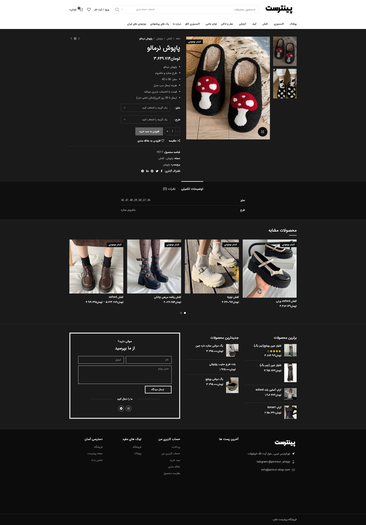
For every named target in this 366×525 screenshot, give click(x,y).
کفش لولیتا (233, 297)
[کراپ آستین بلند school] (290, 394)
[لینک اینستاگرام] (128, 408)
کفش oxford (116, 297)
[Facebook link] (162, 171)
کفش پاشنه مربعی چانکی (167, 297)
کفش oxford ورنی (286, 301)
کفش (169, 39)
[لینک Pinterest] (152, 171)
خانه (177, 39)
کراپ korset (274, 407)
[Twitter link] (157, 171)
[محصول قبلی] (79, 39)
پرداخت (176, 447)
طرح (177, 119)
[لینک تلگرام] (142, 171)
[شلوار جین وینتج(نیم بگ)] (290, 351)
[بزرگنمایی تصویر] (262, 132)
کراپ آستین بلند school (268, 390)
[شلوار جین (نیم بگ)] (290, 372)
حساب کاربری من (170, 454)
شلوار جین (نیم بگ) (270, 365)
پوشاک (137, 454)
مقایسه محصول (171, 473)
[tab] (192, 187)
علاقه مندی (174, 467)
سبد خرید (175, 460)
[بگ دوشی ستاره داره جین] (232, 350)
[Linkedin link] (147, 171)
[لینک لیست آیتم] (270, 462)
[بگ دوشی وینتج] (232, 385)
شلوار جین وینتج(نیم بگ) (267, 346)
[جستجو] (117, 9)
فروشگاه (137, 447)
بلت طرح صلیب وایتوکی (222, 364)
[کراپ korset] (290, 412)
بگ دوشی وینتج (214, 379)
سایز (178, 108)
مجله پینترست (95, 454)
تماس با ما (97, 460)
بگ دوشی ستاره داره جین (209, 346)
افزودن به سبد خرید (149, 131)
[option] (285, 51)
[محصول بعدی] (71, 39)
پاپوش (159, 39)
